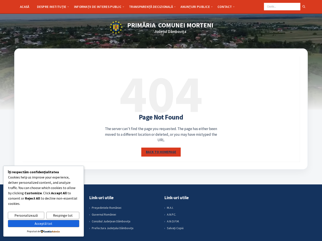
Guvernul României (104, 214)
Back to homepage (161, 152)
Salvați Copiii (175, 228)
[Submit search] (304, 6)
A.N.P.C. (171, 214)
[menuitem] (24, 6)
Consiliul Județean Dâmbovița (111, 221)
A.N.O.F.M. (173, 221)
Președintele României (106, 208)
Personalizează (26, 215)
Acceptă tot (43, 223)
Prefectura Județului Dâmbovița (112, 228)
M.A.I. (170, 208)
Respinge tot (63, 215)
